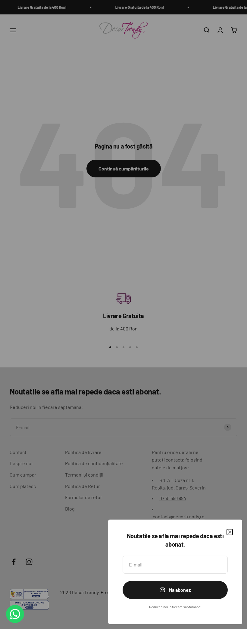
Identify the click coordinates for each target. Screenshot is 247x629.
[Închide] (230, 532)
